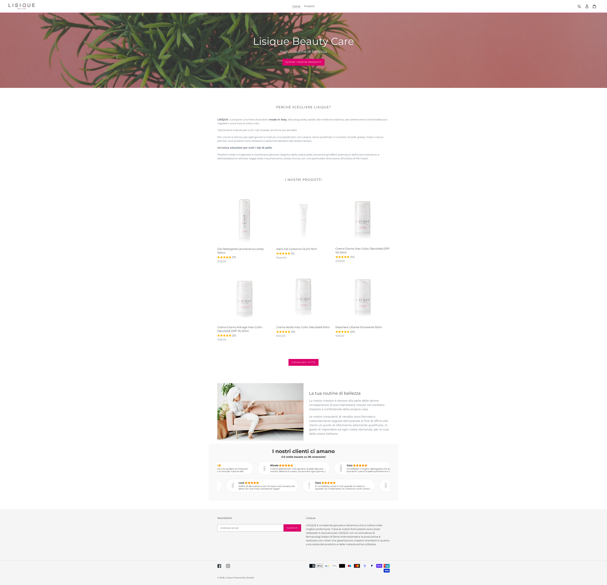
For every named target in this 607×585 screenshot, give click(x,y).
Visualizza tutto (303, 362)
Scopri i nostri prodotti (303, 62)
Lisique (229, 577)
